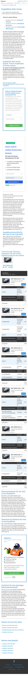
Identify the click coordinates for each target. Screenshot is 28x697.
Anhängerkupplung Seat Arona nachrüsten (13, 630)
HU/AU (23, 3)
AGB (19, 669)
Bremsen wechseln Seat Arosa (9, 627)
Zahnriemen (7, 589)
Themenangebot (12, 669)
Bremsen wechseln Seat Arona (10, 625)
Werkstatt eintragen (19, 667)
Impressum (7, 664)
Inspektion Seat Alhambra (8, 644)
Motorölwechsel (8, 525)
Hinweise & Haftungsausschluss (8, 284)
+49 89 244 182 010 (23, 1)
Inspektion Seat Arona (7, 632)
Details (23, 284)
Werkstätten (17, 3)
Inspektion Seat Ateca (7, 650)
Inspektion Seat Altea (7, 646)
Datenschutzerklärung (18, 664)
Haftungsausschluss (8, 667)
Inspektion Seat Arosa (7, 648)
